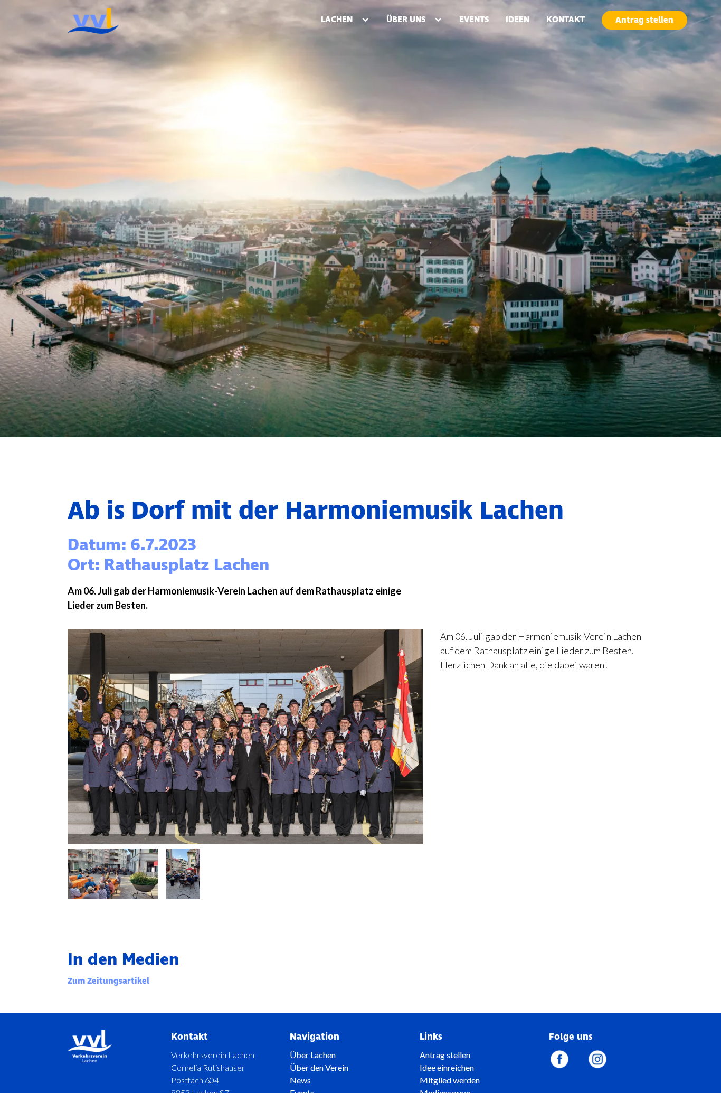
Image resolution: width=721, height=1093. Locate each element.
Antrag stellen (644, 20)
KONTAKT (565, 19)
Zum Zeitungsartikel (108, 981)
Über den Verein (319, 1067)
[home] (119, 21)
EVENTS (474, 19)
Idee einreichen (447, 1067)
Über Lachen (313, 1055)
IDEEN (517, 19)
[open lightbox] (113, 874)
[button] (345, 19)
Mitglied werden (450, 1080)
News (300, 1080)
